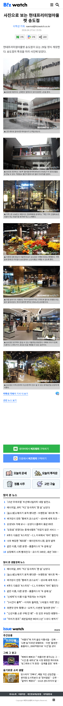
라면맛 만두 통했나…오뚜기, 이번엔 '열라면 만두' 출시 (34, 607)
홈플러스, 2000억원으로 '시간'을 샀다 (38, 646)
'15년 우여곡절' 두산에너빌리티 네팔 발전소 (28, 502)
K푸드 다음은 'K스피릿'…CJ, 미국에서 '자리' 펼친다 (32, 535)
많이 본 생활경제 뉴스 (14, 562)
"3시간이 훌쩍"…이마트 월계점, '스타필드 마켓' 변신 (33, 602)
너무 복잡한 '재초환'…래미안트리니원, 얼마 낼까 (31, 540)
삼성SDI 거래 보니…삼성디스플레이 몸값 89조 (30, 524)
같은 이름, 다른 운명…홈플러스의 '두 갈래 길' (29, 546)
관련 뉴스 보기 (10, 400)
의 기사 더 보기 (15, 393)
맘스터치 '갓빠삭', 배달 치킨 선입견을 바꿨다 (41, 674)
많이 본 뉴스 (10, 495)
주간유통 (8, 635)
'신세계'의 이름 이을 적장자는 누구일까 (26, 596)
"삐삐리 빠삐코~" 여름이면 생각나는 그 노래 (41, 656)
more (57, 629)
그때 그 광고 (9, 652)
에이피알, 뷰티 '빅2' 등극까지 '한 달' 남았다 (28, 507)
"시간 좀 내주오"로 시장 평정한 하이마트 (40, 660)
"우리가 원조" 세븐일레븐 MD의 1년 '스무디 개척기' (32, 619)
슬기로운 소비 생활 (13, 670)
